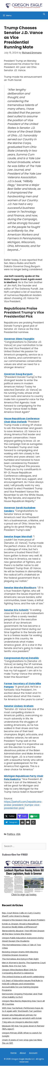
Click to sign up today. (24, 894)
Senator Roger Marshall (18, 536)
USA (18, 834)
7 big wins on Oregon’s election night (20, 1022)
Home (14, 1052)
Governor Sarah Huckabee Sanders (19, 509)
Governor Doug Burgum (18, 374)
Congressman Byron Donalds (21, 658)
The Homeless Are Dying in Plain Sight (20, 958)
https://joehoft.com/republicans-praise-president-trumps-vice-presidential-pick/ (23, 805)
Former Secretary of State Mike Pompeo (22, 685)
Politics (11, 834)
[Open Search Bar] (44, 14)
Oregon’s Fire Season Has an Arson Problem (23, 919)
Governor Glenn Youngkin (19, 338)
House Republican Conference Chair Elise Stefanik (21, 420)
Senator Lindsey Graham (18, 706)
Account (33, 1052)
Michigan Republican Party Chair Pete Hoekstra (23, 777)
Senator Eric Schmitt (16, 610)
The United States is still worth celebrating (23, 976)
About (23, 1052)
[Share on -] (22, 822)
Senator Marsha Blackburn (20, 587)
